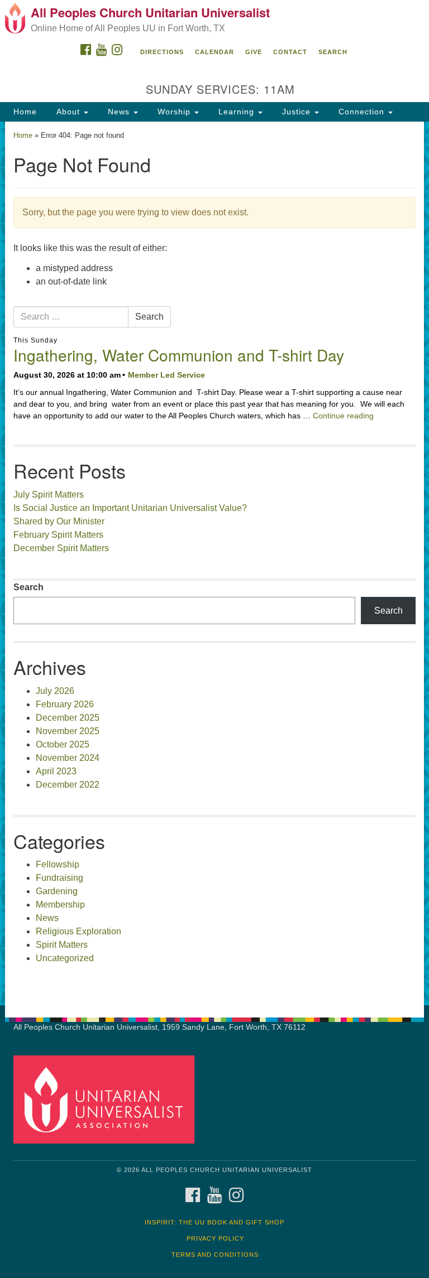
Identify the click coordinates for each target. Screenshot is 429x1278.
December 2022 (67, 784)
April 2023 (56, 771)
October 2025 (62, 744)
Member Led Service (166, 374)
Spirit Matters (62, 944)
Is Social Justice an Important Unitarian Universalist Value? (130, 508)
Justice (296, 111)
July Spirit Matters (48, 494)
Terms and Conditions (215, 1254)
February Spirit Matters (58, 534)
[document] (214, 563)
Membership (60, 904)
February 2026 (65, 704)
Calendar (214, 52)
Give (253, 52)
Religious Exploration (78, 931)
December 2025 (67, 717)
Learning (236, 111)
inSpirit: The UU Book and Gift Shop (214, 1222)
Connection (361, 111)
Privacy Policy (215, 1238)
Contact (290, 52)
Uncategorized (65, 958)
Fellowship (57, 864)
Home (25, 111)
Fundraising (59, 877)
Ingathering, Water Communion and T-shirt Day (178, 355)
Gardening (57, 891)
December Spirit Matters (61, 548)
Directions (162, 52)
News (118, 111)
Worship (174, 111)
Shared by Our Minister (58, 521)
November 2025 (67, 731)
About (68, 111)
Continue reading (343, 415)
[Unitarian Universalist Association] (107, 1099)
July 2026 (55, 691)
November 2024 (67, 758)
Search (332, 52)
